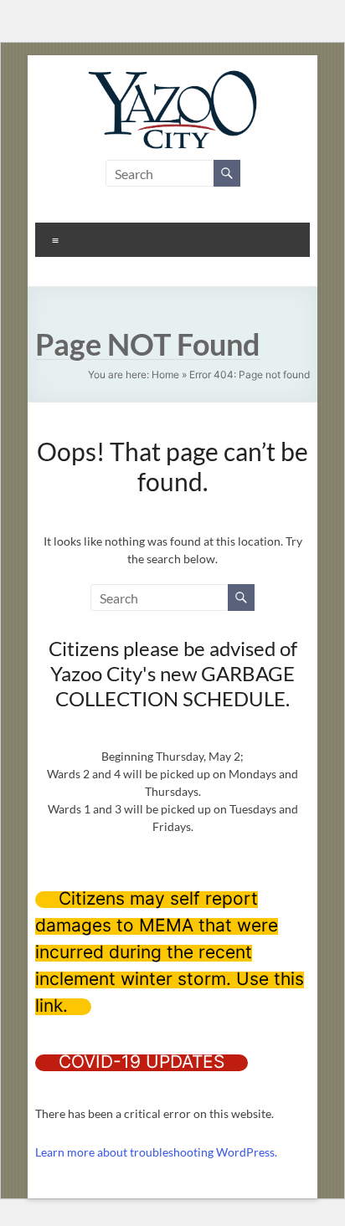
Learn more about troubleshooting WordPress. (156, 1152)
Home (165, 374)
